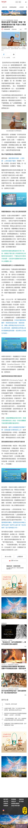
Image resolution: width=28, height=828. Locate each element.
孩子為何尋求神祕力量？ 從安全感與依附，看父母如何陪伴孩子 (13, 692)
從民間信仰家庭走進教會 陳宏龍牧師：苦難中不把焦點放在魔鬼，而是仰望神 (13, 667)
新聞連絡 (13, 799)
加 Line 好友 (8, 556)
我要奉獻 (8, 569)
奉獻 (20, 2)
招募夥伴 (6, 803)
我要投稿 (21, 799)
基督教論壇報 (12, 7)
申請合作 (13, 801)
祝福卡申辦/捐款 (15, 805)
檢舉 (26, 29)
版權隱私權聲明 (15, 803)
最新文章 (4, 7)
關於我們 (6, 799)
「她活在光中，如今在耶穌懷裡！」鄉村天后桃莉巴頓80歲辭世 (13, 643)
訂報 (17, 2)
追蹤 (21, 29)
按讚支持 (20, 556)
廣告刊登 (6, 801)
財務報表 (6, 805)
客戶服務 (21, 801)
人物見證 (21, 7)
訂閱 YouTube (14, 560)
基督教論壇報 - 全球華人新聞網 (4, 2)
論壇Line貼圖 (5, 814)
